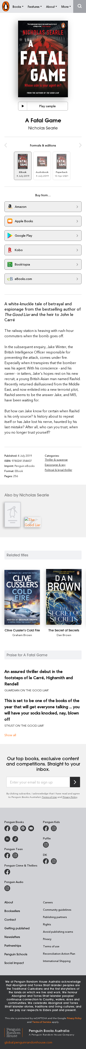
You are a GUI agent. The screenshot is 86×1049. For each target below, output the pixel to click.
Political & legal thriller (58, 470)
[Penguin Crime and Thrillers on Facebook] (7, 872)
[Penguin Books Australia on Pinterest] (23, 828)
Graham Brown (22, 635)
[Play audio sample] (22, 106)
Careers (48, 902)
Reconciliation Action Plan (59, 954)
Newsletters (12, 937)
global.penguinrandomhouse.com (28, 1042)
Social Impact (14, 963)
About (8, 902)
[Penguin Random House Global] (16, 1032)
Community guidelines (57, 910)
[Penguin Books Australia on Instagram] (15, 828)
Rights (47, 924)
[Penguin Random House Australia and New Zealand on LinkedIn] (7, 839)
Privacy (47, 939)
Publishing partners (55, 917)
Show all (10, 735)
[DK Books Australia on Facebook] (46, 861)
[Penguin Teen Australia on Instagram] (15, 855)
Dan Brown (64, 635)
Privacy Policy (70, 797)
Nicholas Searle (43, 127)
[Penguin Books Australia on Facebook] (7, 828)
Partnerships (12, 945)
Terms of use (51, 946)
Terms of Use (49, 797)
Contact (10, 919)
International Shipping (57, 961)
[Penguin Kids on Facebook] (46, 828)
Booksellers (12, 911)
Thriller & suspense (56, 460)
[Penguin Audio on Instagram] (7, 888)
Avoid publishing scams (58, 932)
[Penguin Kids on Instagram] (54, 828)
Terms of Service (41, 1022)
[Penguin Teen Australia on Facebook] (7, 855)
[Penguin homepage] (5, 6)
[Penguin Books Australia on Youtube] (31, 828)
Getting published (17, 928)
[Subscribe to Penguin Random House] (75, 782)
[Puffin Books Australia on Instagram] (46, 845)
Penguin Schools (15, 954)
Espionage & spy (55, 465)
